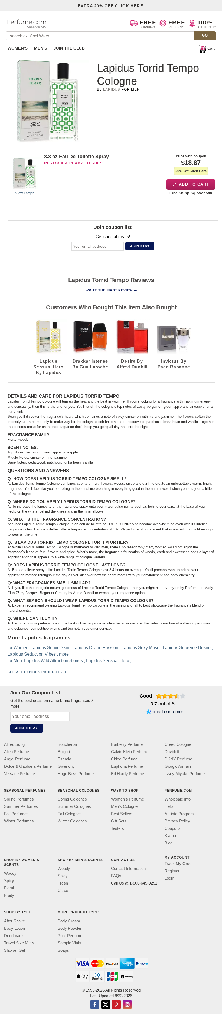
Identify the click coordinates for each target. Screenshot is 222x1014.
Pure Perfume (70, 935)
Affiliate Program (179, 814)
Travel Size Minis (19, 943)
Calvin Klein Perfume (129, 751)
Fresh (63, 883)
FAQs (116, 876)
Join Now (139, 246)
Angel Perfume (17, 759)
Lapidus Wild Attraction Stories (53, 660)
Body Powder (69, 928)
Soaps (63, 950)
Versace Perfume (19, 773)
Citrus (63, 890)
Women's (18, 48)
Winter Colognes (72, 821)
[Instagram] (127, 1005)
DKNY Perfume (178, 759)
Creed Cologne (178, 744)
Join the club (69, 48)
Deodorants (14, 935)
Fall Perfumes (16, 814)
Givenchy (66, 766)
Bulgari (64, 751)
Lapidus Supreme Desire (187, 647)
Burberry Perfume (127, 744)
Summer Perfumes (21, 806)
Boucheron (67, 744)
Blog (168, 843)
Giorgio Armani (178, 766)
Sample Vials (69, 943)
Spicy (9, 881)
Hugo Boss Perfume (76, 773)
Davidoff (172, 751)
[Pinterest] (116, 1005)
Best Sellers (121, 814)
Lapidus (111, 90)
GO (205, 35)
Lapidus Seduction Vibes (32, 654)
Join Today (26, 728)
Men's (40, 48)
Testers (117, 828)
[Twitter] (105, 1005)
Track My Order (179, 863)
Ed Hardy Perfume (127, 773)
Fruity (9, 895)
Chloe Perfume (124, 759)
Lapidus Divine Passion (95, 647)
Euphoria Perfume (127, 766)
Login (169, 878)
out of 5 (162, 704)
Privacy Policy (177, 821)
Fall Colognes (70, 814)
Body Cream (69, 921)
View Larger (24, 193)
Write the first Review (109, 290)
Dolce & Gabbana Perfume (28, 766)
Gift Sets (118, 821)
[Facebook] (94, 1005)
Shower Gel (14, 950)
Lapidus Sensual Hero (107, 660)
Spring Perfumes (19, 799)
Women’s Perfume (127, 799)
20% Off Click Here (191, 171)
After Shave (14, 921)
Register (172, 871)
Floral (9, 888)
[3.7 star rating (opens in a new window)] (171, 696)
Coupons (173, 828)
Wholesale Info (178, 799)
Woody (10, 873)
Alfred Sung (14, 744)
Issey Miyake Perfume (185, 773)
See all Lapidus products (35, 672)
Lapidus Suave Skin (50, 647)
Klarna (170, 836)
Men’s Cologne (124, 806)
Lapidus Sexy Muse (140, 647)
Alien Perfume (16, 751)
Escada (64, 759)
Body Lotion (14, 928)
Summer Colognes (74, 806)
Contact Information (128, 868)
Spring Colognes (72, 799)
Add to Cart (194, 184)
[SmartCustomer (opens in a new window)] (165, 712)
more (64, 654)
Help (169, 806)
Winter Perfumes (19, 821)
